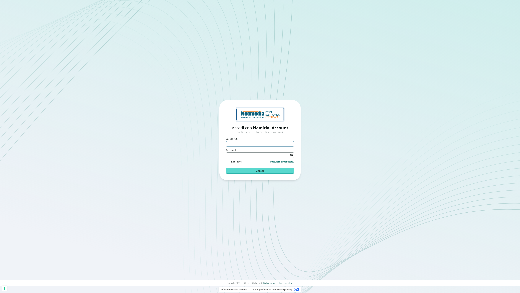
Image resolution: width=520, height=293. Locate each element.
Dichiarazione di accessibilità (277, 283)
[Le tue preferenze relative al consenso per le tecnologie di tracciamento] (4, 288)
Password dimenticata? (282, 161)
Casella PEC (232, 138)
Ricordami (236, 161)
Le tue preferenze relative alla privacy (272, 289)
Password (231, 150)
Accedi (260, 170)
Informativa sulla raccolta (234, 289)
